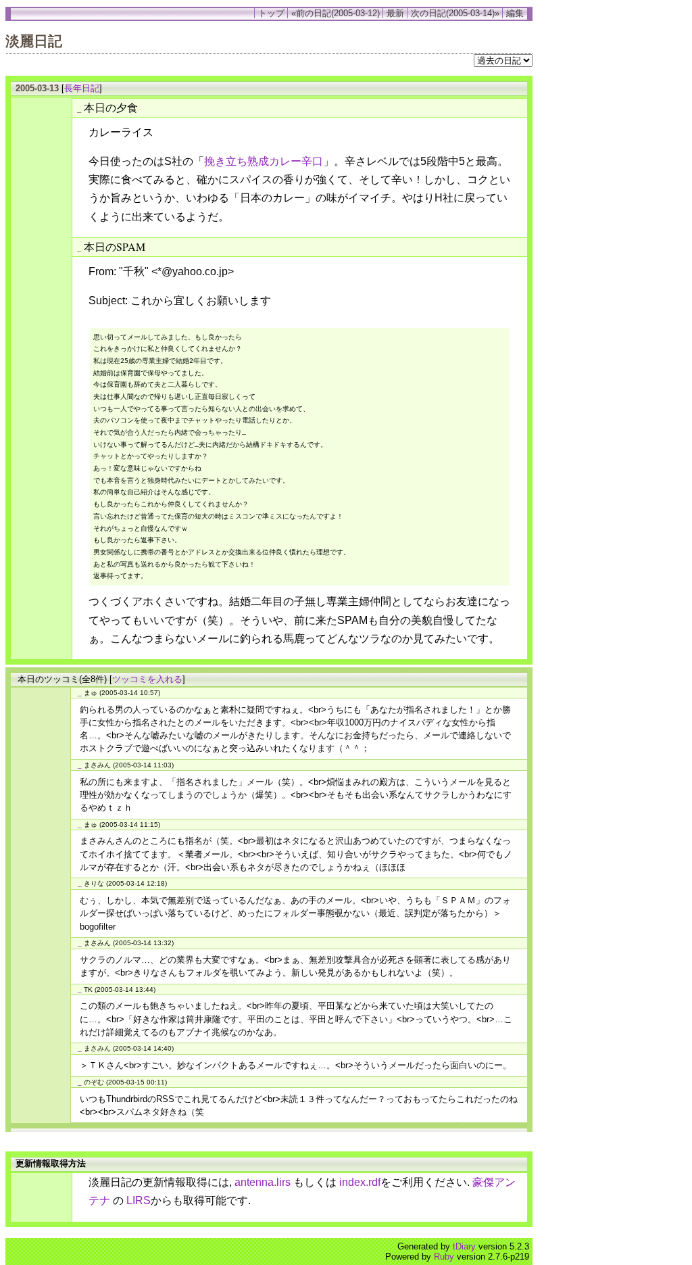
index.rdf (359, 1182)
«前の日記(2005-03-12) (335, 13)
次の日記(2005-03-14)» (455, 13)
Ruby (444, 1256)
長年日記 (81, 88)
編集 (515, 13)
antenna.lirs (262, 1182)
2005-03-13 (37, 88)
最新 (395, 13)
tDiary (464, 1246)
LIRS (138, 1200)
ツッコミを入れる (147, 679)
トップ (271, 13)
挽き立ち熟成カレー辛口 (263, 161)
